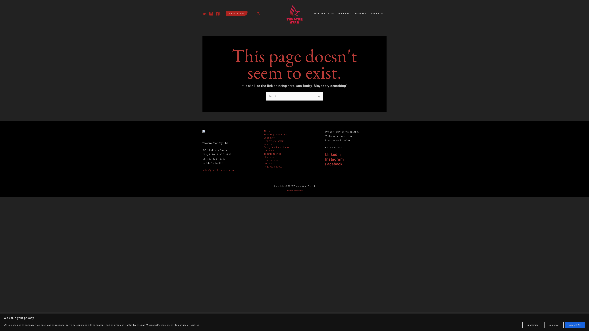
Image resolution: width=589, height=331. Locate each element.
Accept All (575, 325)
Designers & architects (276, 147)
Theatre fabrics (272, 154)
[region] (294, 322)
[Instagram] (211, 14)
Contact (268, 163)
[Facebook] (218, 14)
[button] (235, 13)
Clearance (269, 157)
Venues (268, 144)
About (267, 131)
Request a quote (273, 167)
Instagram (334, 159)
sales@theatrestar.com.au (218, 170)
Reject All (554, 325)
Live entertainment (274, 141)
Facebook (334, 164)
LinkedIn (333, 154)
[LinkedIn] (204, 14)
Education (269, 138)
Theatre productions (275, 134)
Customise (533, 325)
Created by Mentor (294, 191)
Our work (269, 150)
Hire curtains (271, 160)
